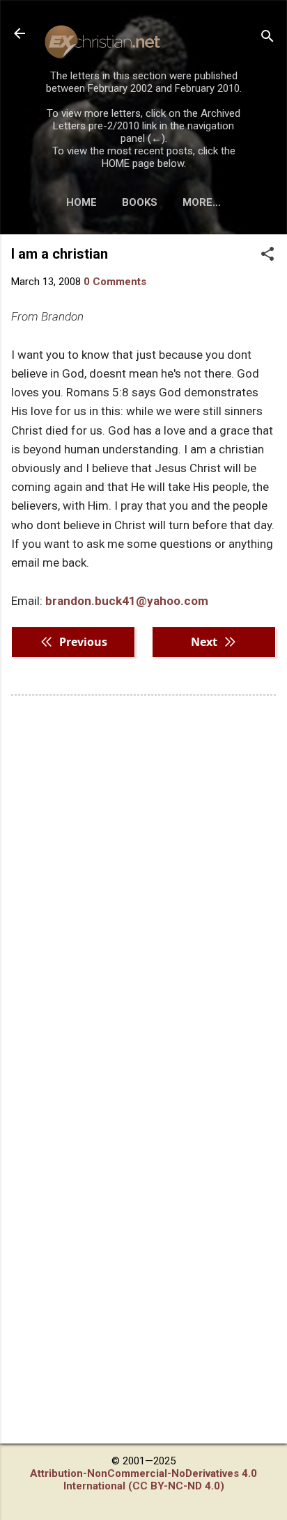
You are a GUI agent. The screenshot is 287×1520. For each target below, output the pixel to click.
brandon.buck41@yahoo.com (126, 601)
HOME (81, 202)
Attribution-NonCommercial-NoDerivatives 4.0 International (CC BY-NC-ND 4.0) (143, 1479)
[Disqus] (143, 883)
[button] (267, 255)
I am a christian (59, 253)
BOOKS (139, 202)
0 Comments (115, 281)
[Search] (267, 38)
